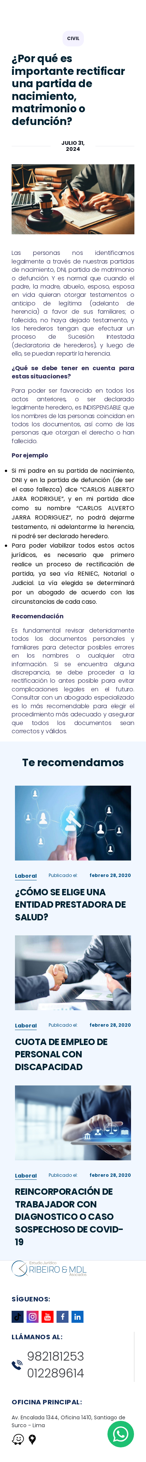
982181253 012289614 (55, 1365)
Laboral (26, 876)
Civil (73, 38)
